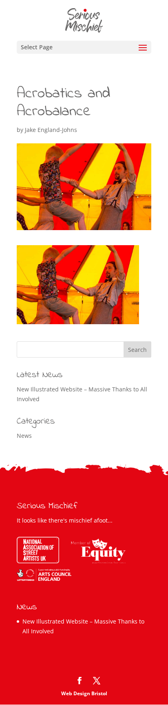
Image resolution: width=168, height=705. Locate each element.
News (24, 435)
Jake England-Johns (51, 130)
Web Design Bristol (84, 693)
